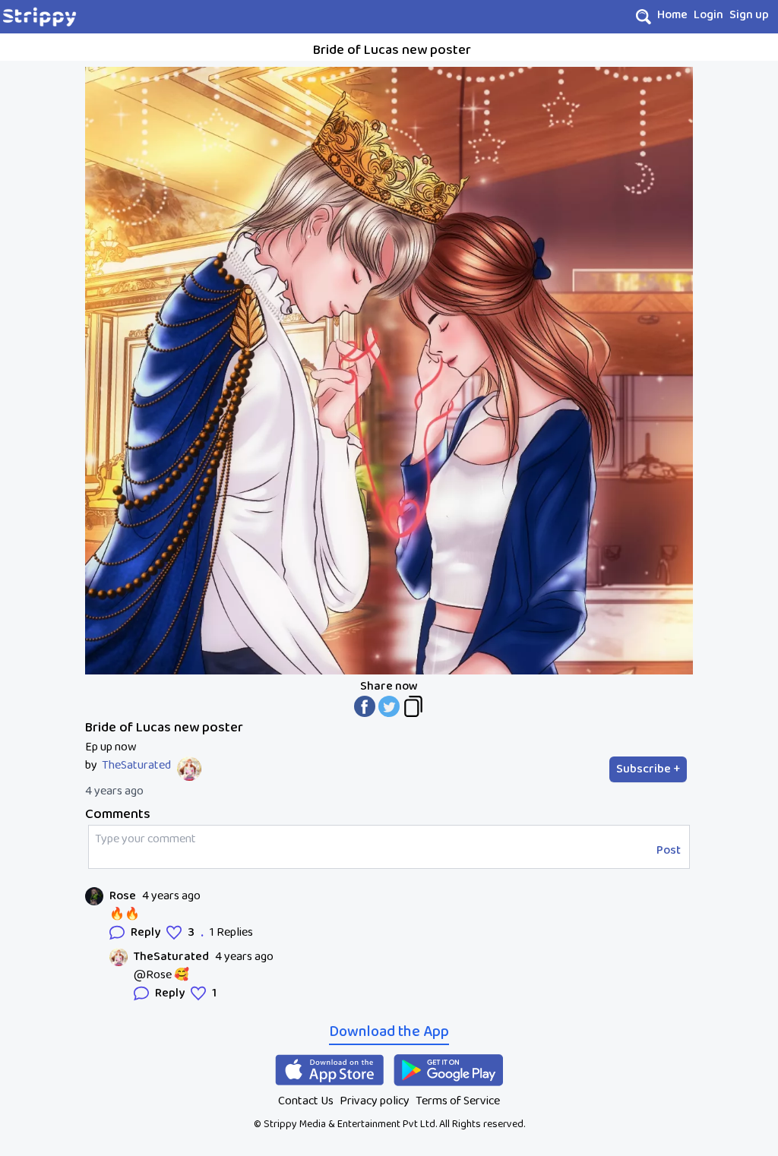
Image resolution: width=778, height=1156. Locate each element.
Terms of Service (458, 1100)
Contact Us (306, 1100)
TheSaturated (136, 765)
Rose (122, 896)
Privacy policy (375, 1100)
